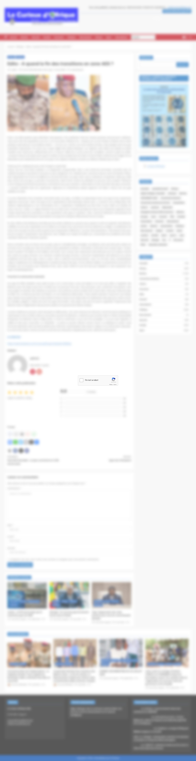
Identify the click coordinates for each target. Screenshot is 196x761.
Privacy (111, 384)
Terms (115, 384)
